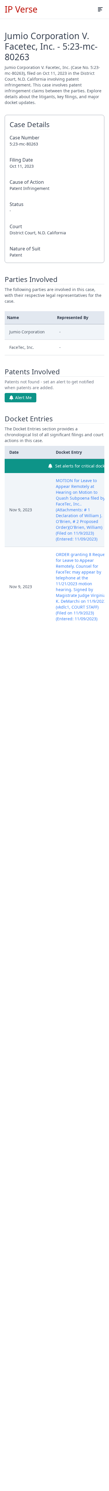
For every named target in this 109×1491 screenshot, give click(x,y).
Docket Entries (29, 418)
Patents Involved (32, 371)
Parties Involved (31, 279)
